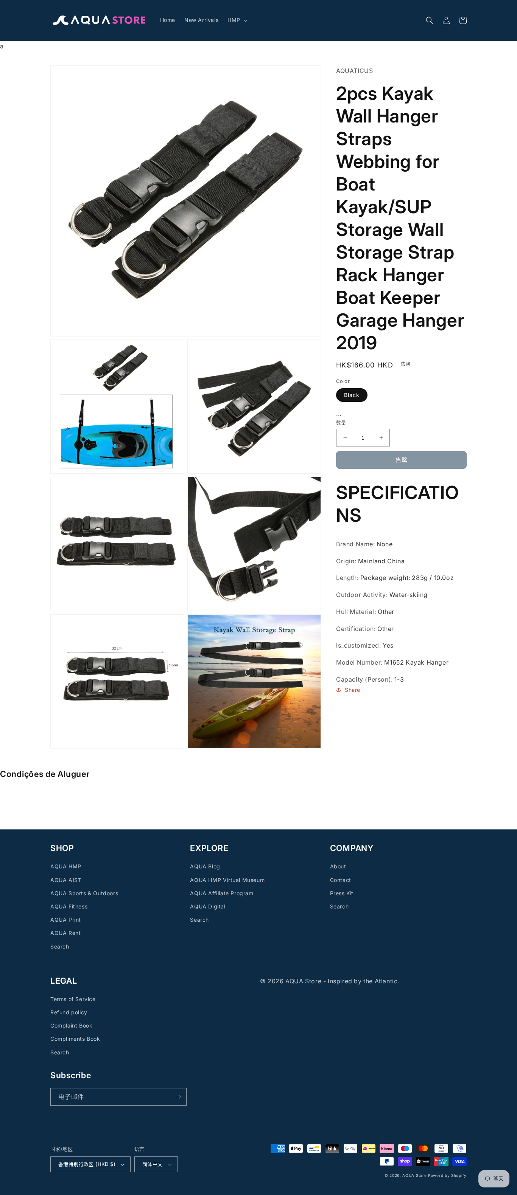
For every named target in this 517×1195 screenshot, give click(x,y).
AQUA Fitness (68, 906)
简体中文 (152, 1164)
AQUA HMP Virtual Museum (227, 880)
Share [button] (352, 690)
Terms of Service (73, 999)
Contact (340, 880)
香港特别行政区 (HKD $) (86, 1164)
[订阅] (178, 1097)
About (338, 866)
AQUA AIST (65, 880)
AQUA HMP (65, 866)
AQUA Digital (207, 906)
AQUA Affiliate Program (221, 893)
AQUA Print (65, 919)
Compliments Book (75, 1038)
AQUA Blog (205, 866)
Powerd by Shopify (447, 1175)
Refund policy (68, 1012)
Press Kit (341, 893)
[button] (237, 20)
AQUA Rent (65, 933)
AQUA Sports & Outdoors (84, 893)
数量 (341, 423)
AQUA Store (414, 1175)
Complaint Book (71, 1025)
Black (352, 395)
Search (59, 946)
